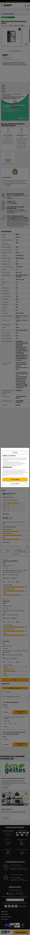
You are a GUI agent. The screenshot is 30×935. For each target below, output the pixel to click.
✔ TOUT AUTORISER (15, 479)
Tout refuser (14, 452)
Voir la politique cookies (7, 467)
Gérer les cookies (15, 483)
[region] (15, 467)
